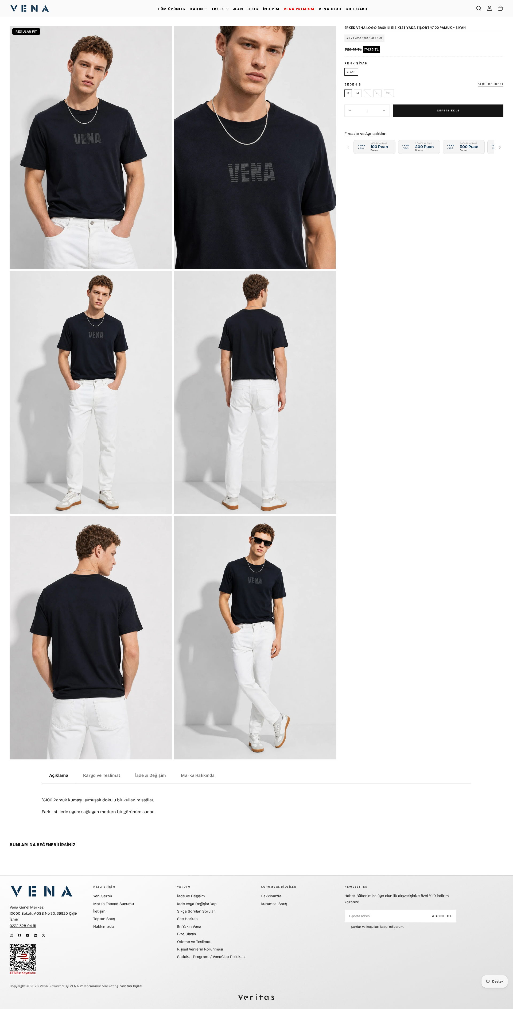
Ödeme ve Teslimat (194, 942)
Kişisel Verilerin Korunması (200, 949)
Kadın (196, 9)
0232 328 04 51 (23, 925)
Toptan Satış (104, 919)
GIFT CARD (356, 9)
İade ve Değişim (191, 896)
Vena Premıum (299, 9)
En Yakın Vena (189, 926)
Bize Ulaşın (186, 934)
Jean (238, 9)
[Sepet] (500, 8)
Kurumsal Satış (274, 904)
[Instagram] (11, 935)
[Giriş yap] (489, 8)
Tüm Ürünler (172, 9)
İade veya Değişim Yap (197, 904)
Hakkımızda (103, 926)
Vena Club (330, 9)
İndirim (271, 9)
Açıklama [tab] (58, 775)
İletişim (99, 911)
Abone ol (442, 916)
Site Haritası (187, 919)
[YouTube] (27, 935)
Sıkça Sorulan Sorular (196, 911)
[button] (479, 8)
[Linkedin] (35, 935)
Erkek (218, 9)
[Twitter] (43, 935)
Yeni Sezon (102, 896)
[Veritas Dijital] (256, 997)
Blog (253, 9)
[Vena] (42, 891)
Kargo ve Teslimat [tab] (101, 775)
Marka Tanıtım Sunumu (113, 904)
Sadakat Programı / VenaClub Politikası (211, 956)
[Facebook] (19, 935)
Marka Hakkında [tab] (198, 775)
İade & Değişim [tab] (150, 775)
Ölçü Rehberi (490, 84)
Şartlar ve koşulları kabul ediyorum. (377, 927)
